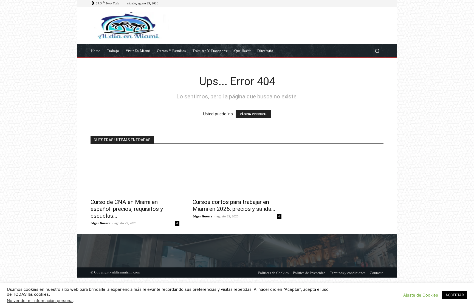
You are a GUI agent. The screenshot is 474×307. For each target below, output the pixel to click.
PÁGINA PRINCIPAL (253, 114)
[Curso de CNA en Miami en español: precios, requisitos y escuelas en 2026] (135, 173)
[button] (377, 50)
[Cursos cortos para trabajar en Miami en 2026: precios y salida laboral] (237, 173)
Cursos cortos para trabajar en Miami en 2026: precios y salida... (234, 205)
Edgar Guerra (101, 223)
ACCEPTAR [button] (454, 295)
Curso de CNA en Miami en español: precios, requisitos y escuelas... (127, 209)
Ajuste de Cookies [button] (420, 295)
